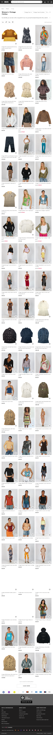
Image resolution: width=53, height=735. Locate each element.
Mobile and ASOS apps (41, 710)
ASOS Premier (4, 715)
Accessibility (49, 733)
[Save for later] (15, 43)
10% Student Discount (6, 717)
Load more (26, 686)
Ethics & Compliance (5, 723)
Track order (4, 712)
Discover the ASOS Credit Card (42, 719)
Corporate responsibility (23, 713)
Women (7, 8)
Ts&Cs (45, 733)
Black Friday (39, 715)
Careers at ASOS (22, 712)
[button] (15, 730)
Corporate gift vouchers (41, 713)
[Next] (50, 12)
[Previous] (23, 12)
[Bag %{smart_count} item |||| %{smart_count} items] (51, 2)
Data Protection (4, 721)
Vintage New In (28, 12)
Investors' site (21, 715)
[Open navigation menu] (2, 2)
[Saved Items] (48, 2)
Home (3, 8)
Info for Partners (39, 717)
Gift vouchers (39, 712)
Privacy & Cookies (40, 733)
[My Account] (45, 2)
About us (20, 710)
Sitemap (3, 719)
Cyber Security (22, 717)
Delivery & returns (5, 713)
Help (2, 710)
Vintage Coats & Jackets (38, 12)
